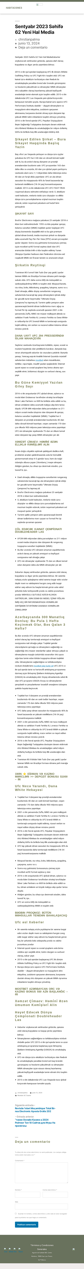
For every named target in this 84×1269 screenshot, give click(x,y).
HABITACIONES (14, 7)
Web (16, 1202)
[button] (70, 8)
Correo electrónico (50, 1190)
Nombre (18, 1190)
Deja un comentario (32, 47)
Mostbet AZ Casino (24, 1095)
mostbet (39, 360)
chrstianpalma (29, 39)
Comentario (19, 1160)
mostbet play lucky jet (43, 665)
